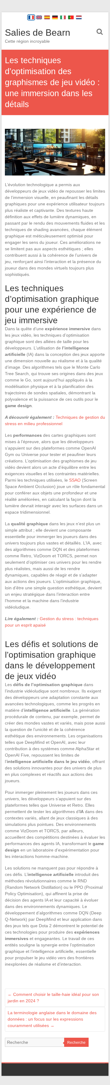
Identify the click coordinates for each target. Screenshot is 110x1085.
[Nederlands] (79, 17)
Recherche (76, 1042)
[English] (39, 17)
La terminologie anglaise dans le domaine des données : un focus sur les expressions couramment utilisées (52, 1019)
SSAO (75, 480)
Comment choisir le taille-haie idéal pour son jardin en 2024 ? (53, 997)
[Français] (31, 17)
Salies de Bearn (37, 32)
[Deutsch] (55, 17)
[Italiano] (63, 17)
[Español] (47, 17)
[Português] (71, 17)
